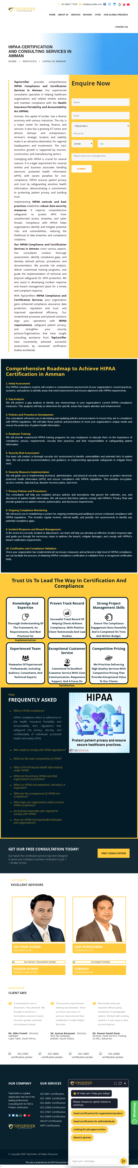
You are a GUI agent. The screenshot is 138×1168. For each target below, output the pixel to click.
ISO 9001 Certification (52, 1093)
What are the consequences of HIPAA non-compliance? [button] (37, 794)
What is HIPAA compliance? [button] (29, 711)
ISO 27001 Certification (53, 1112)
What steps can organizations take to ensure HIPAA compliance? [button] (39, 802)
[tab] (37, 711)
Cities (98, 14)
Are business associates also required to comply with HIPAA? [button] (36, 811)
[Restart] (120, 1083)
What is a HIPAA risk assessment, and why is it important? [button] (39, 785)
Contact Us (121, 26)
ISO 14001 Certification (53, 1098)
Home (52, 14)
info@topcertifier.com (92, 4)
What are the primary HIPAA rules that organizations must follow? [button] (35, 776)
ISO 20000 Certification (53, 1116)
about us (63, 14)
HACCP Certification (51, 1121)
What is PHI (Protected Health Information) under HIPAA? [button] (38, 767)
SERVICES (30, 61)
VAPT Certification (50, 1125)
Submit (81, 168)
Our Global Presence (116, 14)
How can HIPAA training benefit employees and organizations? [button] (38, 820)
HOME (12, 61)
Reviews (87, 14)
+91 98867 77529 (69, 4)
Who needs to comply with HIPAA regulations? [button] (39, 750)
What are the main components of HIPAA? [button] (37, 758)
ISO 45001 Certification (53, 1102)
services (75, 14)
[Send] (123, 1161)
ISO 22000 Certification (53, 1107)
